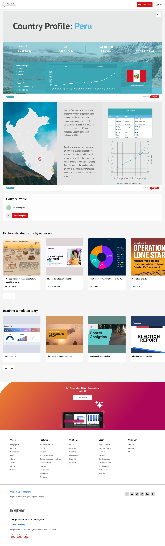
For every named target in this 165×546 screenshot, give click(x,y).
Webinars (102, 455)
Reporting (72, 452)
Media (71, 445)
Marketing (72, 448)
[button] (123, 183)
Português (26, 497)
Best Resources (104, 459)
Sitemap (102, 473)
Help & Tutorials (104, 445)
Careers (131, 448)
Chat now (26, 492)
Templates (43, 477)
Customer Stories (105, 448)
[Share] (8, 215)
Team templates (45, 463)
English (12, 497)
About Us (131, 445)
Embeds (43, 448)
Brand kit (43, 452)
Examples (102, 452)
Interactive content (46, 445)
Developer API (104, 466)
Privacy (21, 525)
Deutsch (19, 497)
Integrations (44, 473)
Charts (12, 459)
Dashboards (14, 452)
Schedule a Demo (105, 463)
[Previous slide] (6, 295)
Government (73, 455)
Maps (12, 455)
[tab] (66, 66)
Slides (12, 466)
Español (34, 497)
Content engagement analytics (50, 459)
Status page (103, 470)
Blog (129, 452)
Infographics (14, 445)
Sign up (159, 5)
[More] (158, 14)
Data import (44, 466)
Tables (12, 463)
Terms (13, 525)
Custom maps (45, 470)
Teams (71, 466)
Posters (13, 470)
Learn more (82, 397)
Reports (13, 448)
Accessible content (46, 455)
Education (72, 463)
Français (41, 497)
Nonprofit (72, 459)
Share (10, 96)
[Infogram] (9, 4)
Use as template (144, 4)
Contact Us (15, 492)
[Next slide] (12, 295)
